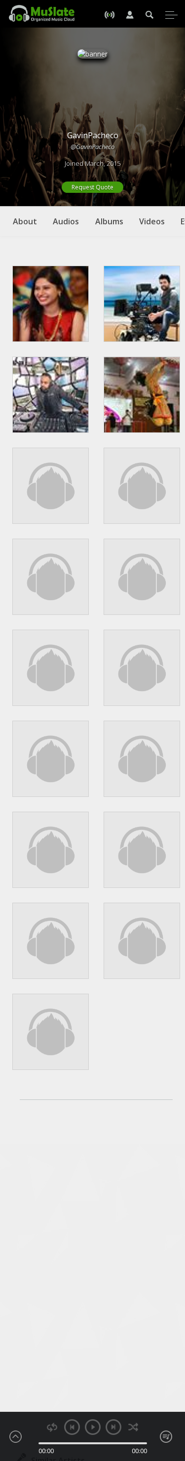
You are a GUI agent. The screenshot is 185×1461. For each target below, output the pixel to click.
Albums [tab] (109, 221)
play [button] (93, 1427)
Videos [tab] (152, 221)
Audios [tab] (66, 221)
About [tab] (25, 221)
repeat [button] (52, 1427)
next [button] (113, 1427)
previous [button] (72, 1427)
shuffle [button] (133, 1427)
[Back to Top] (170, 1397)
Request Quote (92, 187)
